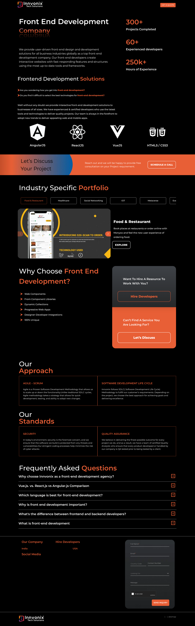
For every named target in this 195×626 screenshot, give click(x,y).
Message (133, 583)
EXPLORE (121, 244)
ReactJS (78, 145)
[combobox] (130, 564)
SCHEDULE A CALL (162, 164)
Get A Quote (168, 5)
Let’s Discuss (144, 338)
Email (133, 554)
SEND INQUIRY (160, 603)
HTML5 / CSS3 (157, 145)
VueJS (117, 145)
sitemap (172, 617)
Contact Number (154, 563)
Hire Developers (144, 296)
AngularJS (37, 145)
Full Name (134, 544)
